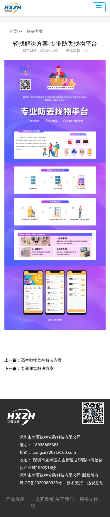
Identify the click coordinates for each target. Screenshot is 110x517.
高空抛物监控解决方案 (41, 360)
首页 (13, 31)
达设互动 (95, 482)
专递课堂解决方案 (37, 368)
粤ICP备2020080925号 (40, 482)
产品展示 (15, 499)
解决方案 (35, 31)
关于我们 (64, 499)
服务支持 (88, 499)
